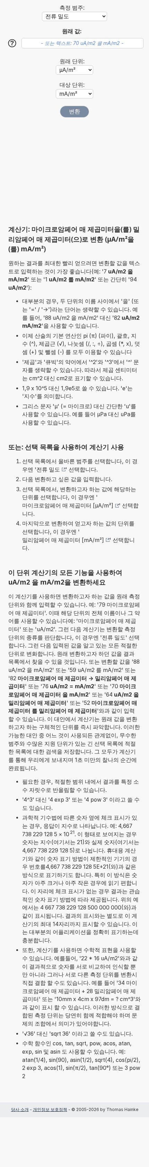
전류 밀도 (48, 469)
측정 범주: (72, 7)
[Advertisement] (74, 171)
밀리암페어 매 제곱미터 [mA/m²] (63, 540)
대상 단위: (72, 85)
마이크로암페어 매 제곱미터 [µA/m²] (67, 505)
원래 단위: (72, 61)
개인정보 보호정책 (50, 1109)
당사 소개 (20, 1109)
